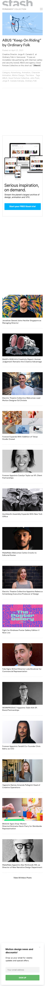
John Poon (34, 78)
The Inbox (30, 75)
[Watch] (36, 65)
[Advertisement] (22, 112)
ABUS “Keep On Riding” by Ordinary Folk (21, 43)
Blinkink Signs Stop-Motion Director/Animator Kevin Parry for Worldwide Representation (22, 826)
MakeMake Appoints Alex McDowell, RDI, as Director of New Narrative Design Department (22, 866)
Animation (26, 72)
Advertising (16, 72)
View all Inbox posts (23, 878)
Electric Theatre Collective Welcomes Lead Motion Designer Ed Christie (21, 399)
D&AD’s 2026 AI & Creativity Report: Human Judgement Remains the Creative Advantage (22, 360)
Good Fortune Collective (18, 78)
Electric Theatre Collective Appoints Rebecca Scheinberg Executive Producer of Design (22, 592)
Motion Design (18, 75)
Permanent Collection (14, 9)
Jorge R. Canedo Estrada (13, 81)
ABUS (4, 78)
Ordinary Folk (31, 81)
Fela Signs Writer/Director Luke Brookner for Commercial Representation (21, 670)
